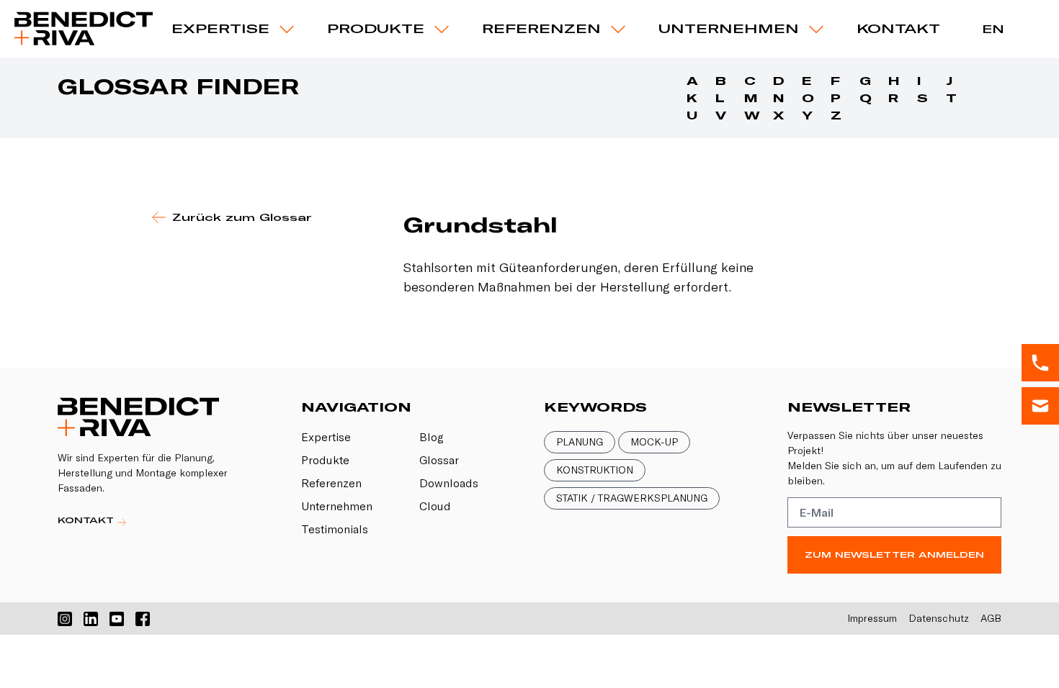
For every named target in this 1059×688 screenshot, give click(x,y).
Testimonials (334, 529)
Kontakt (898, 28)
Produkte (325, 460)
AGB (990, 618)
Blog (431, 437)
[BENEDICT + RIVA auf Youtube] (117, 619)
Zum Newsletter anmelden (894, 554)
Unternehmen (728, 28)
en (993, 29)
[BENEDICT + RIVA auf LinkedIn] (91, 619)
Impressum (872, 618)
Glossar (439, 460)
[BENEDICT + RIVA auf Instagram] (65, 619)
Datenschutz (938, 618)
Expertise (220, 28)
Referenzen (541, 28)
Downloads (448, 483)
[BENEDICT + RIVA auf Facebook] (142, 619)
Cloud (435, 506)
